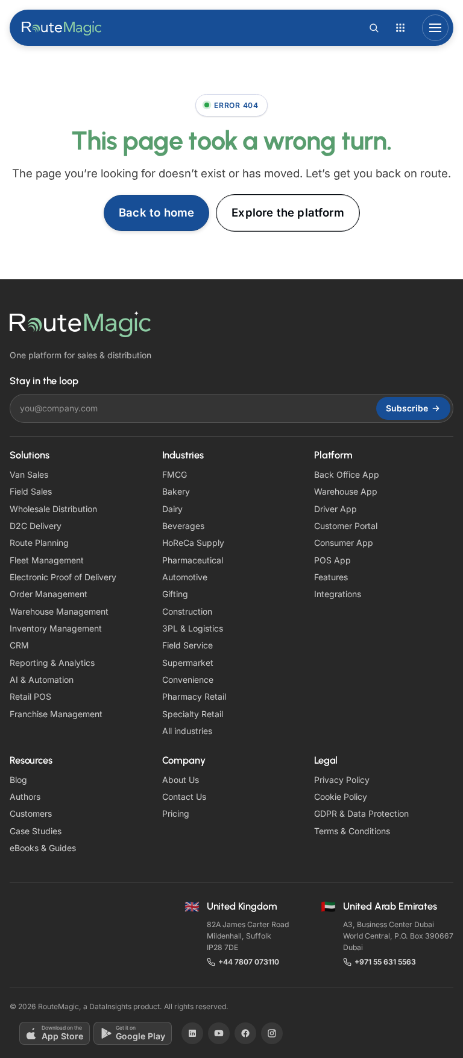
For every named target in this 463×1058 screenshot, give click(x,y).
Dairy (172, 509)
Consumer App (343, 542)
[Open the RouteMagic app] (400, 28)
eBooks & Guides (43, 848)
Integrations (337, 594)
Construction (187, 611)
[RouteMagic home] (62, 27)
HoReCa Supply (193, 542)
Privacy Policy (342, 779)
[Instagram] (272, 1033)
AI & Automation (42, 679)
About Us (180, 779)
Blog (18, 779)
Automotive (184, 577)
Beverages (183, 526)
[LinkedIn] (192, 1033)
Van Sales (29, 474)
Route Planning (39, 542)
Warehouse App (345, 491)
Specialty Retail (192, 714)
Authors (25, 796)
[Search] (374, 28)
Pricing (175, 813)
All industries (187, 731)
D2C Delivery (35, 526)
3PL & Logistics (192, 628)
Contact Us (184, 796)
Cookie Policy (340, 796)
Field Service (187, 645)
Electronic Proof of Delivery (63, 577)
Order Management (48, 594)
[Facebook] (245, 1033)
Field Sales (31, 491)
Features (331, 577)
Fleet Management (47, 560)
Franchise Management (56, 714)
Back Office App (346, 474)
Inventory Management (56, 628)
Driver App (335, 509)
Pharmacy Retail (194, 696)
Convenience (187, 679)
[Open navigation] (435, 27)
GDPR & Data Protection (361, 813)
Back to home (156, 212)
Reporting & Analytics (52, 662)
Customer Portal (345, 526)
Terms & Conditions (352, 831)
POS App (332, 560)
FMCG (174, 474)
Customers (31, 813)
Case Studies (35, 831)
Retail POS (30, 696)
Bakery (176, 491)
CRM (19, 645)
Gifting (175, 594)
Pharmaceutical (192, 560)
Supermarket (187, 662)
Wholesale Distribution (53, 509)
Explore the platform (288, 212)
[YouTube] (219, 1033)
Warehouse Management (59, 611)
